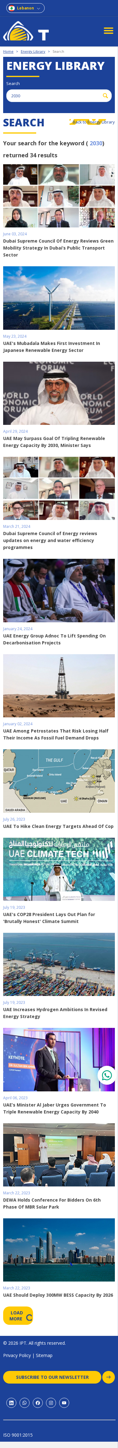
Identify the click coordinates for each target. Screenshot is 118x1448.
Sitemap (44, 1355)
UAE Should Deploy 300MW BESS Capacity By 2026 (58, 1295)
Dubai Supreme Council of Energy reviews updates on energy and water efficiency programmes (50, 540)
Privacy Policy (17, 1355)
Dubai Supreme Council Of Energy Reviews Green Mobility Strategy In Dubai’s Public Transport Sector (58, 248)
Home (8, 51)
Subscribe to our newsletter (52, 1377)
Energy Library (33, 51)
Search (58, 51)
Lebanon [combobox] (25, 8)
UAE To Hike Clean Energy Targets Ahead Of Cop (58, 826)
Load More (16, 1316)
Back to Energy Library (94, 122)
